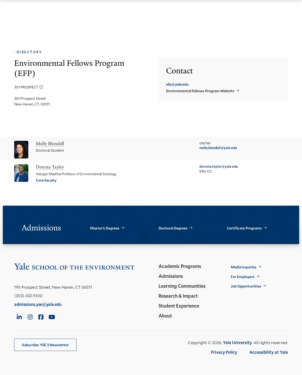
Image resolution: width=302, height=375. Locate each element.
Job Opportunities (246, 285)
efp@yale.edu (177, 84)
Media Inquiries (243, 266)
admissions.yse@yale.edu (38, 304)
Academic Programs (180, 266)
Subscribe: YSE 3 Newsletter (45, 344)
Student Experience (179, 306)
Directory (29, 52)
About (165, 315)
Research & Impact (178, 296)
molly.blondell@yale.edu (218, 148)
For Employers (243, 276)
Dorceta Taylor (50, 167)
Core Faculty (46, 180)
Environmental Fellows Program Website (200, 90)
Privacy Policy (224, 352)
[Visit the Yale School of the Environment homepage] (74, 267)
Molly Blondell (50, 143)
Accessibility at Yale (268, 352)
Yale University (237, 342)
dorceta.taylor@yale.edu (218, 166)
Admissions (171, 276)
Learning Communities (182, 286)
